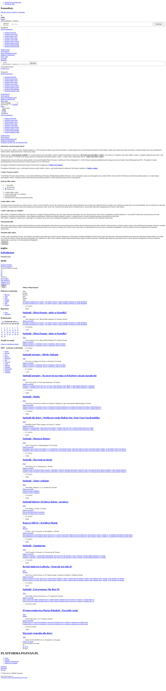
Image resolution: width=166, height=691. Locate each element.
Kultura (9, 265)
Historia (7, 305)
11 (7, 330)
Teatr (6, 296)
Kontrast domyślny (10, 32)
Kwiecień (7, 358)
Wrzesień (7, 367)
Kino (6, 312)
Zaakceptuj (5, 244)
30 (2, 336)
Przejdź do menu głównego (13, 2)
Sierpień (7, 365)
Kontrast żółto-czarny (11, 38)
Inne (6, 303)
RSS (25, 142)
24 (4, 334)
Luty (6, 355)
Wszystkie (10, 185)
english (3, 19)
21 (15, 332)
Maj (6, 360)
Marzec (7, 357)
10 (4, 330)
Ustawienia (5, 242)
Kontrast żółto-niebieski (12, 45)
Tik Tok (15, 142)
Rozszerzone (11, 187)
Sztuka (7, 301)
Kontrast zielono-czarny (12, 43)
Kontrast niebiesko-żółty (12, 46)
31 (4, 336)
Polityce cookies (92, 168)
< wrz (2, 321)
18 (7, 332)
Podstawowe (11, 189)
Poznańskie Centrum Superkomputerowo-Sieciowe (14, 677)
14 (15, 330)
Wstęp (6, 351)
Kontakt (7, 660)
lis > (17, 321)
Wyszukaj (158, 24)
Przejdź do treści (10, 4)
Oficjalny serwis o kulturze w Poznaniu (13, 12)
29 (18, 334)
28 (15, 334)
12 (10, 330)
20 (13, 332)
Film (6, 298)
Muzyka (7, 295)
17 (4, 332)
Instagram (4, 60)
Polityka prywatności (11, 663)
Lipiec (6, 363)
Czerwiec (7, 362)
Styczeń (7, 353)
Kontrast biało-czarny (11, 36)
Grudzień (7, 372)
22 (18, 332)
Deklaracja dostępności (12, 661)
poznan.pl (4, 265)
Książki (7, 300)
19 (10, 332)
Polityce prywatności (56, 165)
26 (10, 334)
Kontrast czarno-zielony (12, 41)
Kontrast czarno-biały (11, 34)
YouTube (10, 142)
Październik (8, 369)
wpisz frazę (7, 24)
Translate (15, 104)
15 (18, 330)
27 (13, 334)
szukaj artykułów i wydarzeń (10, 64)
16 (2, 332)
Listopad (7, 370)
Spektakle (8, 314)
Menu (2, 106)
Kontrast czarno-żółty (11, 39)
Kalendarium (7, 252)
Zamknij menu (5, 50)
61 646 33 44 (5, 68)
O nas (6, 658)
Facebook (4, 58)
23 (2, 334)
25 (7, 334)
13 (13, 330)
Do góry (25, 648)
